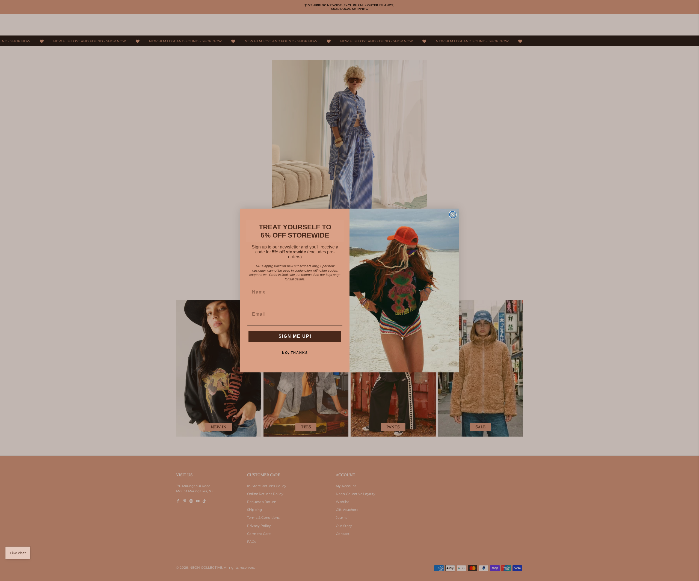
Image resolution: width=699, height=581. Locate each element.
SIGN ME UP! (295, 336)
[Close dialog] (452, 214)
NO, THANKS (295, 353)
